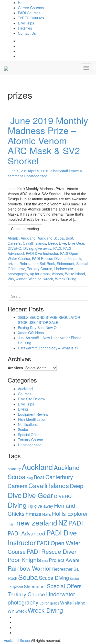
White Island (73, 602)
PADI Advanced (26, 533)
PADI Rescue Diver (52, 551)
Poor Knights (24, 559)
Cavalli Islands (48, 485)
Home (23, 2)
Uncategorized (29, 444)
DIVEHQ (63, 496)
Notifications (28, 424)
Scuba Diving (54, 577)
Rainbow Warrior (29, 568)
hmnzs (33, 513)
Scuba (23, 429)
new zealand (36, 522)
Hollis (46, 514)
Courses (24, 393)
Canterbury (59, 477)
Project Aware (64, 559)
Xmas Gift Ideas (31, 332)
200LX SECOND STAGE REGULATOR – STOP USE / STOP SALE (50, 320)
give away (43, 506)
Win (11, 611)
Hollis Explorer (70, 513)
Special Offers (29, 434)
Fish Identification (32, 419)
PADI (75, 522)
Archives (15, 367)
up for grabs (49, 603)
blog (30, 478)
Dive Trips (26, 22)
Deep (76, 486)
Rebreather (62, 569)
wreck (21, 611)
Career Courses (31, 7)
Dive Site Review (31, 398)
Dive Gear (38, 495)
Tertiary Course (30, 439)
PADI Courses (29, 12)
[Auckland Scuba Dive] (6, 67)
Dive (15, 495)
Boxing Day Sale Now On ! (39, 327)
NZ (62, 523)
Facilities (25, 28)
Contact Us (27, 33)
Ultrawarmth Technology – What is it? (48, 347)
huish (11, 524)
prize (45, 561)
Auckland (25, 388)
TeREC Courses (31, 17)
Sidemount (35, 586)
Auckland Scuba (17, 640)
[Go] (83, 296)
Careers (17, 486)
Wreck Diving (45, 610)
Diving (23, 409)
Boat (39, 477)
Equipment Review (33, 414)
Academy (14, 468)
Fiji (30, 506)
